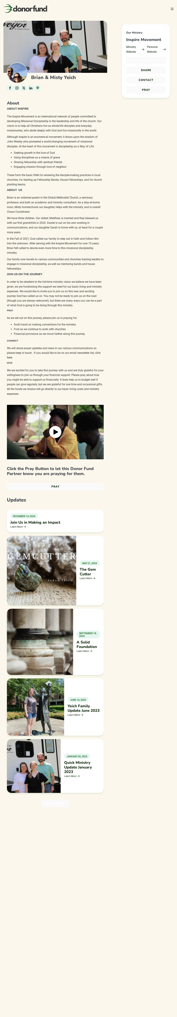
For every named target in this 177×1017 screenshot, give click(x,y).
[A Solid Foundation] (40, 641)
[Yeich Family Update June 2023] (35, 706)
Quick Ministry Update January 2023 (78, 767)
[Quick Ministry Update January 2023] (34, 765)
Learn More (16, 526)
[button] (55, 432)
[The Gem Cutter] (41, 570)
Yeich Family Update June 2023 (84, 708)
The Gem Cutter (88, 572)
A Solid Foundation (87, 644)
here (9, 357)
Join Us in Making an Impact (35, 522)
